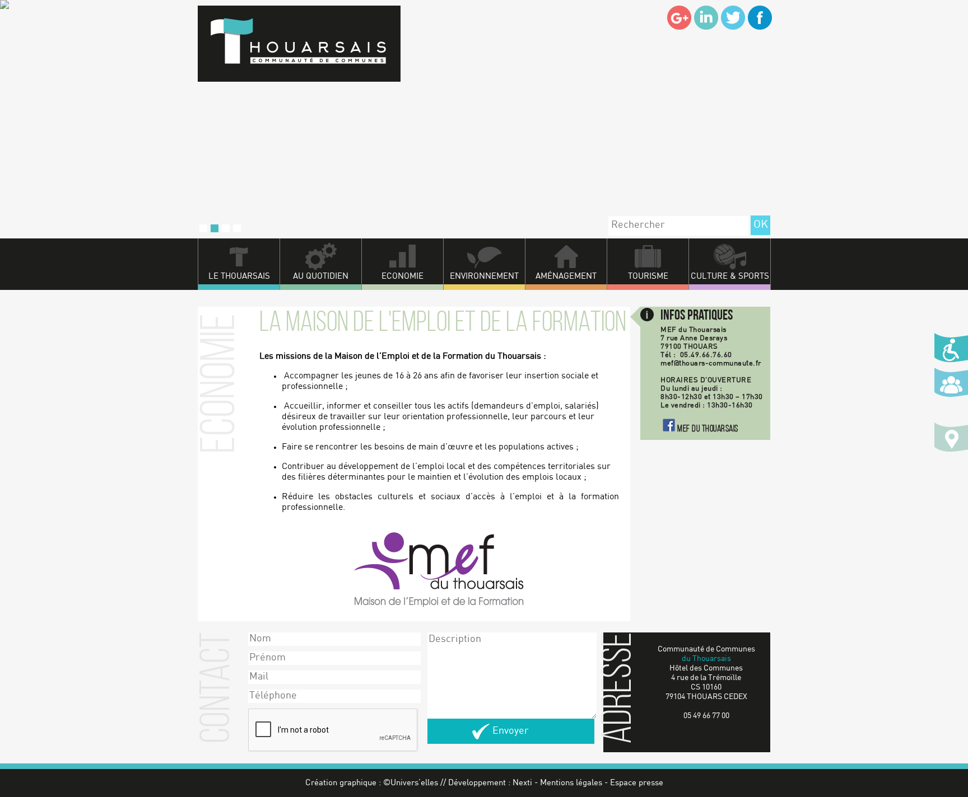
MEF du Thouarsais (707, 429)
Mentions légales (571, 783)
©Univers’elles (410, 783)
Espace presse (636, 783)
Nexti (522, 783)
